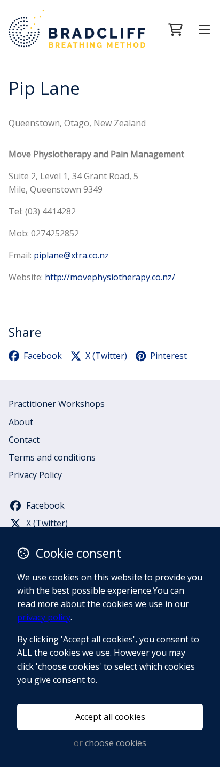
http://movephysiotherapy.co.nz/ (110, 277)
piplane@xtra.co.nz (71, 255)
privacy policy (43, 617)
